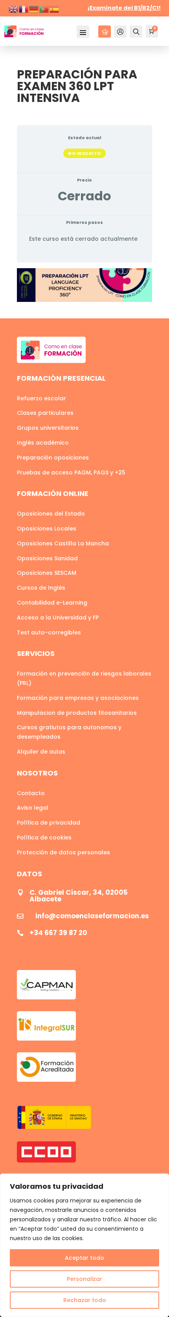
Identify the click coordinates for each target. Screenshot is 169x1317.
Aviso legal (32, 808)
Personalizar (84, 1279)
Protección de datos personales (63, 852)
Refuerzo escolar (41, 398)
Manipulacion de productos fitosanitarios (77, 713)
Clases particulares (45, 413)
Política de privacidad (48, 823)
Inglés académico (43, 443)
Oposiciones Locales (46, 528)
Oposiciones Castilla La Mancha (63, 543)
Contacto (31, 793)
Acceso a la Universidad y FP (58, 617)
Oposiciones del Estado (51, 514)
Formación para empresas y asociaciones (78, 698)
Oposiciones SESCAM (46, 573)
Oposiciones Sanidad (47, 558)
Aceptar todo (84, 1258)
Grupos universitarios (48, 428)
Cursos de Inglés (41, 588)
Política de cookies (44, 837)
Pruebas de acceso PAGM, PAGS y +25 (71, 472)
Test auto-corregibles (49, 632)
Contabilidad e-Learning (52, 603)
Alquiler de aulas (41, 752)
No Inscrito (84, 153)
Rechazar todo (84, 1300)
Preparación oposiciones (53, 457)
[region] (84, 1245)
